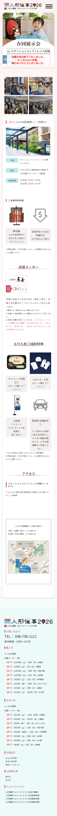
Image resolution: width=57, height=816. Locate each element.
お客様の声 (12, 771)
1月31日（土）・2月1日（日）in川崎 (25, 692)
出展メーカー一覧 (12, 658)
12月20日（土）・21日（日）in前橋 (24, 675)
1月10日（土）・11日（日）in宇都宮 (25, 679)
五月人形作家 (11, 761)
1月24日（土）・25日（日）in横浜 (24, 687)
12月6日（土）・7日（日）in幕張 (23, 666)
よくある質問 (10, 653)
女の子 (8, 780)
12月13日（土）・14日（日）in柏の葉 (25, 670)
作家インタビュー (13, 764)
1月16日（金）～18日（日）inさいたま (26, 683)
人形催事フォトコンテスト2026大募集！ (22, 792)
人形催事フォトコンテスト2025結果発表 (22, 795)
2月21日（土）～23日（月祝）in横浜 (25, 714)
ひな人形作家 (11, 758)
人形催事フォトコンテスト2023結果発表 (22, 802)
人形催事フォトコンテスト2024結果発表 (22, 798)
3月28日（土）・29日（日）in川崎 (24, 740)
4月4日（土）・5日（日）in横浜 (23, 744)
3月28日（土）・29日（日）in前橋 (24, 736)
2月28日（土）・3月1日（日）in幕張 (25, 719)
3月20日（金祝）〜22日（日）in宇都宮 (26, 731)
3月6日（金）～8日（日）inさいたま (25, 723)
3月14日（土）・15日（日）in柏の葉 (25, 727)
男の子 (8, 776)
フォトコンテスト (15, 786)
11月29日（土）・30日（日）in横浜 (24, 662)
